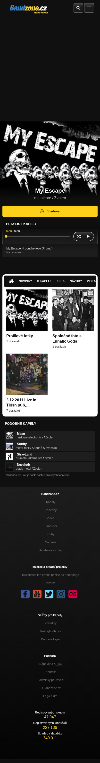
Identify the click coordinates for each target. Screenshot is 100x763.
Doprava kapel (50, 639)
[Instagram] (61, 594)
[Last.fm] (72, 594)
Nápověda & (50, 664)
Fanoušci (51, 526)
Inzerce (51, 583)
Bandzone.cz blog (51, 550)
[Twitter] (49, 594)
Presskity (51, 623)
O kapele (44, 281)
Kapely (50, 502)
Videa (51, 518)
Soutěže (50, 542)
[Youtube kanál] (37, 594)
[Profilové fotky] (27, 310)
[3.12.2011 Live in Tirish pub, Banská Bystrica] (27, 374)
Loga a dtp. (50, 696)
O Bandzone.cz (51, 688)
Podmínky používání (50, 680)
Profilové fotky (19, 336)
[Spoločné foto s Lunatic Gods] (73, 310)
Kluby (50, 534)
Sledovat (53, 211)
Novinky (25, 281)
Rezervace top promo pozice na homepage (50, 575)
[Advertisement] (50, 69)
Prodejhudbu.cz (50, 631)
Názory (76, 281)
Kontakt (51, 672)
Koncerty (51, 510)
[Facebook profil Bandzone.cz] (25, 594)
